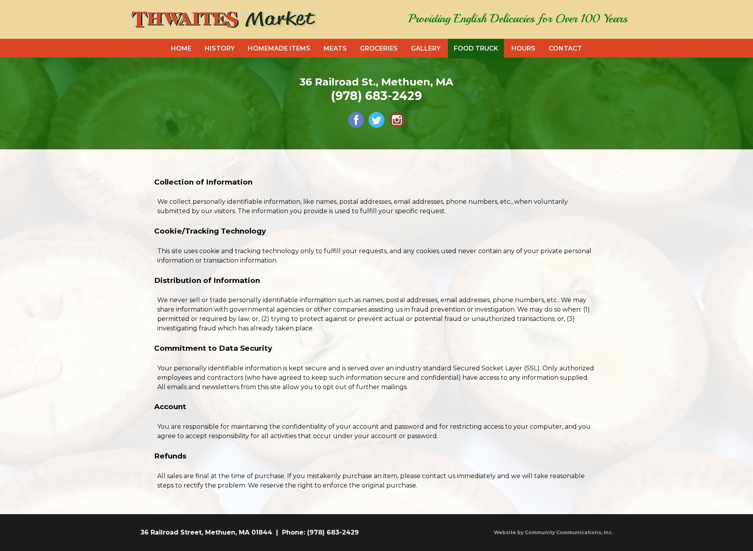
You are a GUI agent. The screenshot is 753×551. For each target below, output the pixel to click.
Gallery (425, 48)
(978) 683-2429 (376, 96)
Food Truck (476, 48)
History (220, 48)
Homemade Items (279, 48)
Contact (565, 48)
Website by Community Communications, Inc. (553, 532)
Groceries (379, 48)
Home (181, 48)
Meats (335, 48)
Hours (523, 48)
